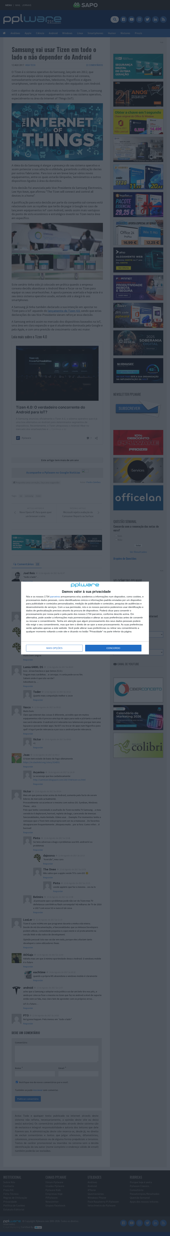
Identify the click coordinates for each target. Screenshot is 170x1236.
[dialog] (85, 618)
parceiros (55, 596)
